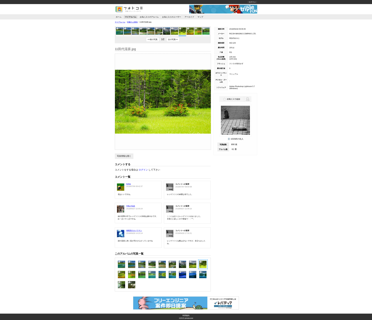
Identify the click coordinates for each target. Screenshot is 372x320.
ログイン (252, 2)
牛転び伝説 (130, 206)
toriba (128, 184)
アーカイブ (189, 17)
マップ (200, 17)
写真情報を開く (124, 156)
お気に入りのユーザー (171, 17)
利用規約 (186, 315)
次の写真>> (173, 39)
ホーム (118, 17)
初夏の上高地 (132, 22)
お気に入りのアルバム (149, 17)
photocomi (189, 318)
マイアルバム (130, 17)
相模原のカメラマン (134, 231)
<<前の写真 (153, 39)
